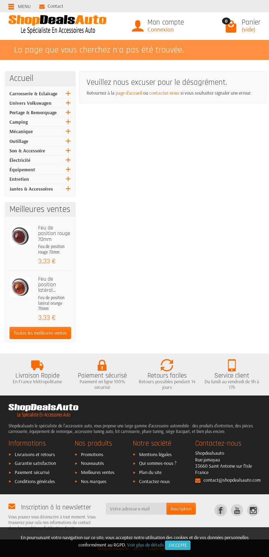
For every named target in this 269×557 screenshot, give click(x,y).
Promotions (92, 454)
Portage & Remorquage (33, 112)
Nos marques (93, 481)
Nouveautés (92, 463)
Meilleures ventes (98, 472)
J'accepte (177, 545)
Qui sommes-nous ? (158, 463)
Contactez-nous (154, 481)
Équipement (22, 169)
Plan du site (150, 472)
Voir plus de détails (145, 545)
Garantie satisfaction (35, 463)
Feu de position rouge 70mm (54, 233)
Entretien (19, 179)
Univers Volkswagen (30, 103)
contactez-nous (164, 93)
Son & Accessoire (27, 150)
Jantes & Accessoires (31, 189)
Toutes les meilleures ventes (40, 333)
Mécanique (21, 131)
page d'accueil (129, 93)
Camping (18, 122)
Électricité (19, 160)
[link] (220, 510)
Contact (55, 6)
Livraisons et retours (35, 454)
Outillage (18, 141)
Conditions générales (35, 481)
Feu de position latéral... (47, 284)
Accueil (21, 78)
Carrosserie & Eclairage (33, 93)
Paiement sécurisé (32, 472)
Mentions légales (155, 454)
